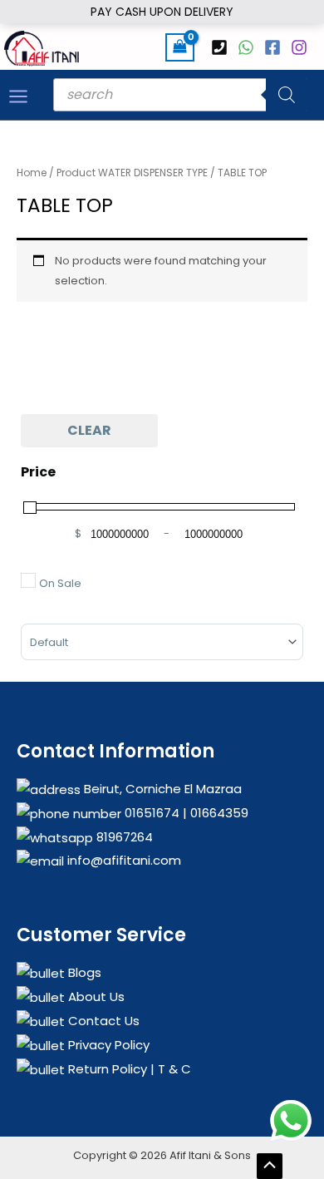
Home (32, 172)
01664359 (217, 812)
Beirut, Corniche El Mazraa (161, 788)
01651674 (150, 812)
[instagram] (301, 47)
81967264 (123, 837)
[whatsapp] (248, 47)
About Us (95, 996)
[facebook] (275, 47)
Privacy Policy (107, 1044)
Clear (89, 430)
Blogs (83, 972)
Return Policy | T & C (128, 1069)
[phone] (222, 47)
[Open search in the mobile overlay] (180, 94)
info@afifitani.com (122, 860)
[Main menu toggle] (18, 96)
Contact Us (102, 1020)
